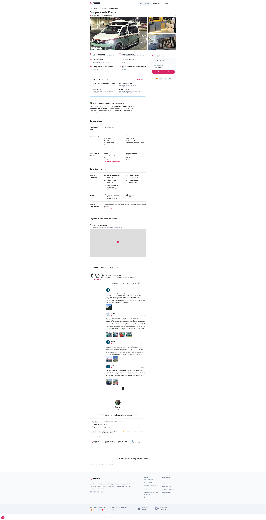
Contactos (109, 517)
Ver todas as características (112, 161)
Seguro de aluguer (166, 486)
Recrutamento (117, 517)
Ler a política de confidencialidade (9, 508)
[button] (3, 517)
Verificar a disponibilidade (163, 72)
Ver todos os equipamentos (112, 147)
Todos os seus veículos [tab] (132, 283)
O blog (103, 517)
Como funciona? (148, 482)
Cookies (139, 517)
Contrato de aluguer (167, 484)
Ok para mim (23, 513)
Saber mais (140, 79)
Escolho (8, 513)
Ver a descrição (94, 112)
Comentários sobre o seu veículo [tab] (115, 283)
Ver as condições (109, 208)
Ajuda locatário (148, 497)
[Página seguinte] (132, 388)
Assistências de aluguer (168, 489)
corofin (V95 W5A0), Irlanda (104, 15)
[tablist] (126, 283)
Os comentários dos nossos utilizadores (151, 493)
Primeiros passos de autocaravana (149, 488)
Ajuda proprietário (166, 492)
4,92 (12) (93, 15)
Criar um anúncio (157, 3)
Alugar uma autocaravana (150, 485)
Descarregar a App (144, 3)
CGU (123, 517)
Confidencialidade (130, 517)
